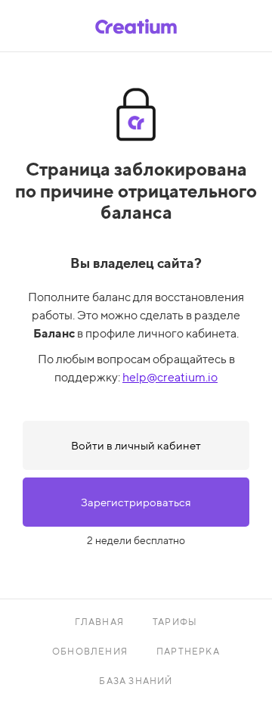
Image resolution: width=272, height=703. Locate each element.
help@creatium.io (170, 377)
